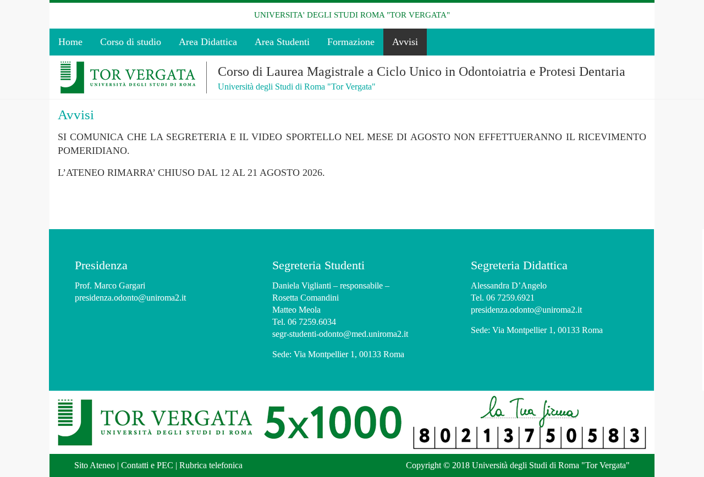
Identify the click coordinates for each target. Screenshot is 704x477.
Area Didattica (208, 41)
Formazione (351, 41)
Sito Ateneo (94, 465)
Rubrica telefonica (211, 465)
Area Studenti (282, 41)
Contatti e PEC (147, 465)
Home (70, 41)
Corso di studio (130, 41)
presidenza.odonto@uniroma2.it (130, 297)
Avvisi (405, 41)
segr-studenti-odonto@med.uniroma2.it (340, 334)
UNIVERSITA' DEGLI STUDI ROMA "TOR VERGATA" (352, 14)
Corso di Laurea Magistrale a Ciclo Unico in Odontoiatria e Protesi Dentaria (421, 71)
